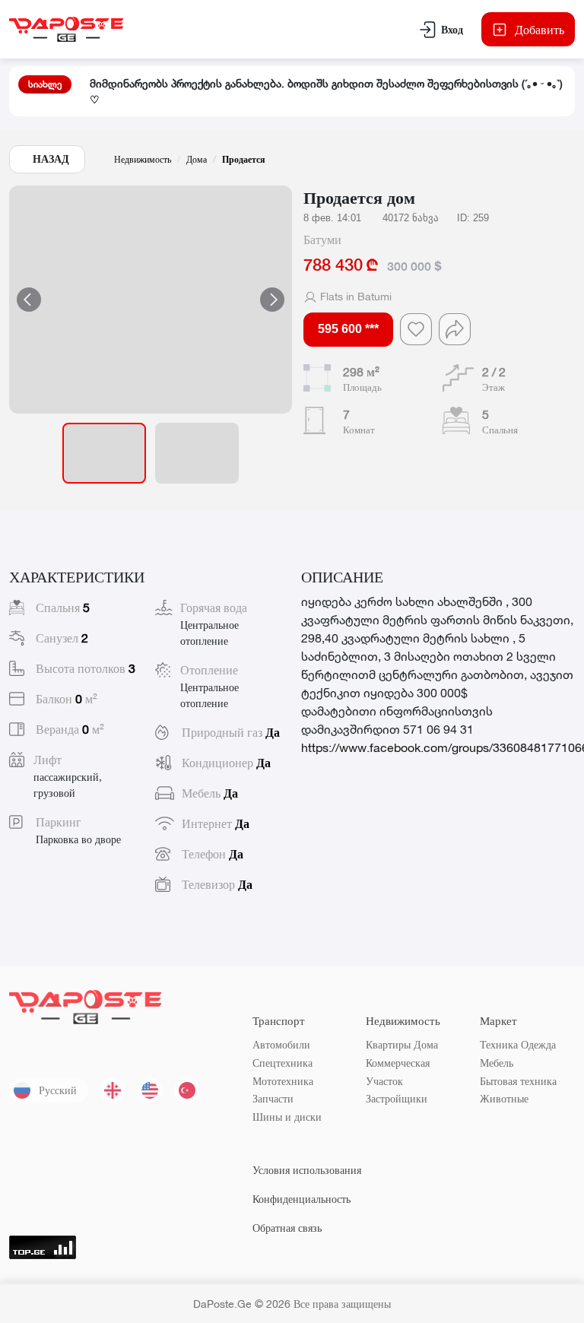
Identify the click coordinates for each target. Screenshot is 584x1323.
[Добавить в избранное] (416, 329)
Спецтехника (282, 1062)
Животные (504, 1098)
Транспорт (278, 1020)
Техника (499, 1044)
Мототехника (282, 1080)
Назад (51, 159)
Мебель (496, 1062)
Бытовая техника (518, 1080)
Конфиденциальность (301, 1198)
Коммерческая (398, 1062)
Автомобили (281, 1044)
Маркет (498, 1020)
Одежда (538, 1044)
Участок (384, 1080)
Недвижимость (142, 159)
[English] (150, 1090)
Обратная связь (287, 1227)
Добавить (539, 29)
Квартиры (388, 1044)
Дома (196, 159)
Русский (58, 1089)
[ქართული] (112, 1090)
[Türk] (187, 1090)
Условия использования (306, 1169)
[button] (150, 300)
